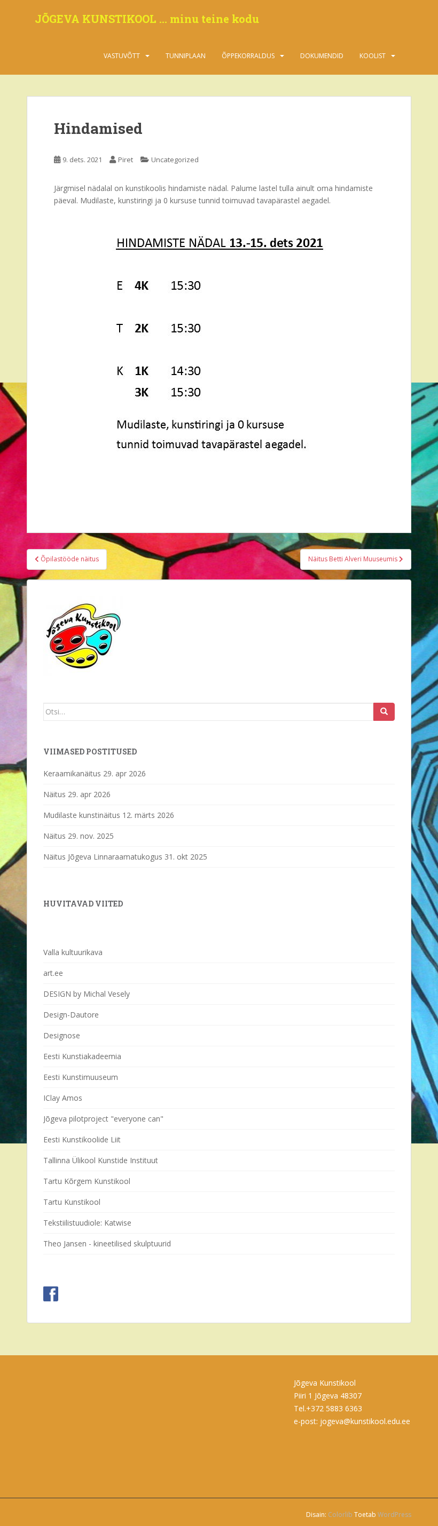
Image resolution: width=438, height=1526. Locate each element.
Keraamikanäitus (72, 773)
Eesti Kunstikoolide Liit (82, 1139)
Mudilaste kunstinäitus (81, 815)
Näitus (54, 794)
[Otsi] (384, 712)
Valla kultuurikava (73, 952)
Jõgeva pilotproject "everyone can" (103, 1119)
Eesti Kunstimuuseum (80, 1077)
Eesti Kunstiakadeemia (82, 1056)
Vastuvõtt (122, 55)
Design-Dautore (71, 1015)
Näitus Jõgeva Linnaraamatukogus (102, 857)
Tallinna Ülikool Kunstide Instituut (100, 1160)
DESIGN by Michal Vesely (86, 994)
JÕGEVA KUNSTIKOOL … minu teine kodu (147, 19)
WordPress (394, 1514)
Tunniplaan (186, 55)
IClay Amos (62, 1098)
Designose (61, 1035)
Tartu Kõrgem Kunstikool (86, 1181)
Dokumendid (321, 55)
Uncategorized (175, 159)
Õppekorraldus (248, 55)
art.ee (53, 973)
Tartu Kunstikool (71, 1202)
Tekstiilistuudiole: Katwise (87, 1223)
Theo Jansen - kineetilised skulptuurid (107, 1243)
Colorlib (340, 1514)
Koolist (372, 55)
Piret (125, 159)
